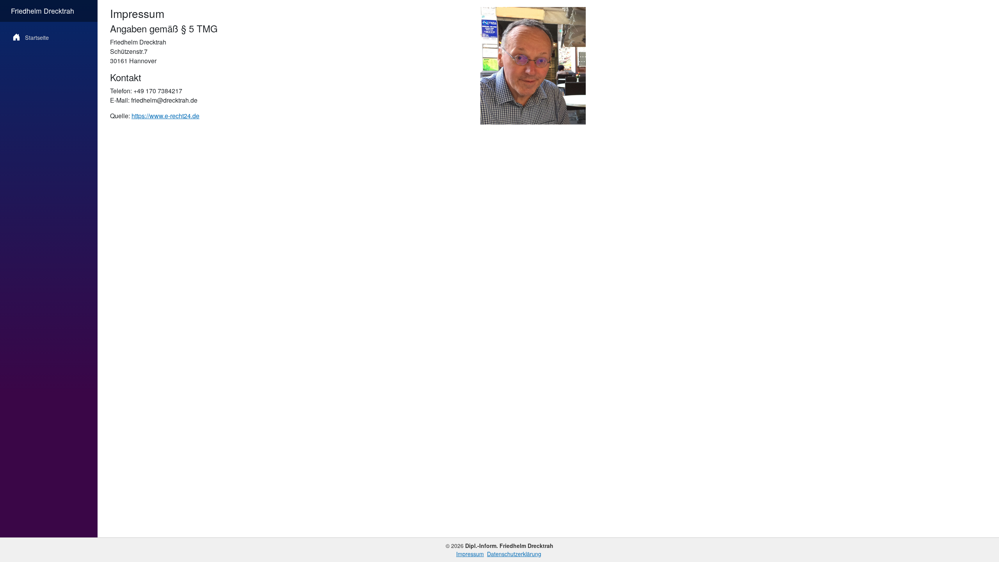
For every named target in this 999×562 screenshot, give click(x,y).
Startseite (37, 37)
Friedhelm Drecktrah (42, 11)
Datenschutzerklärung (514, 554)
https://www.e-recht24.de (165, 115)
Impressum (470, 554)
